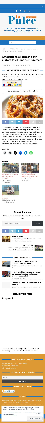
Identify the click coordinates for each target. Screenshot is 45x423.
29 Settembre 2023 (19, 266)
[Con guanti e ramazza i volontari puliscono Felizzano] (10, 168)
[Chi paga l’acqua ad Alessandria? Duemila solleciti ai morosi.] (6, 264)
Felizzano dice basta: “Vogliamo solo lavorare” (29, 175)
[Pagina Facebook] (16, 11)
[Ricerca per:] (22, 43)
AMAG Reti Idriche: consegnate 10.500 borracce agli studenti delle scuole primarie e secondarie (26, 274)
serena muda (22, 65)
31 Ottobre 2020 (18, 287)
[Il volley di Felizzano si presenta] (10, 190)
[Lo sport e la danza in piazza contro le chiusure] (6, 285)
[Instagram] (24, 11)
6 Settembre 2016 (9, 65)
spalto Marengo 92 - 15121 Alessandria (14, 364)
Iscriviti (37, 223)
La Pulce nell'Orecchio (33, 266)
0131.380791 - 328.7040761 (10, 366)
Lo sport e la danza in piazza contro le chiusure (26, 283)
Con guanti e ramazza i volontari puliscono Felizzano (10, 176)
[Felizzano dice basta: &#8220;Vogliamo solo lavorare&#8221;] (30, 168)
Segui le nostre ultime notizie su (23, 91)
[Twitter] (20, 11)
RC (25, 278)
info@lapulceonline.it (8, 368)
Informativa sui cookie (9, 415)
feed (23, 396)
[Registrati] (28, 11)
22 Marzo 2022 (17, 278)
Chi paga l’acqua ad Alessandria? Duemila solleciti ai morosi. (24, 262)
